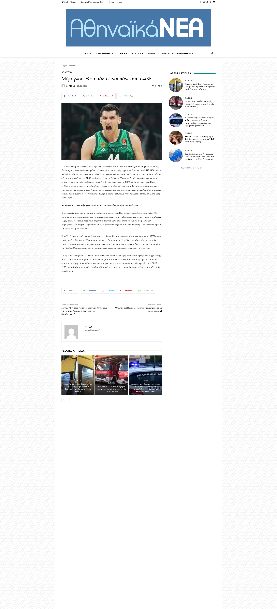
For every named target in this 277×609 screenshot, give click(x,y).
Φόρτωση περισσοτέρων (191, 168)
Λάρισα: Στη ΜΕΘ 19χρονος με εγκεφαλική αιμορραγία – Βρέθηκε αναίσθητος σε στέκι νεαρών (78, 388)
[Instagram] (204, 2)
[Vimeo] (210, 2)
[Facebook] (200, 2)
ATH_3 (72, 86)
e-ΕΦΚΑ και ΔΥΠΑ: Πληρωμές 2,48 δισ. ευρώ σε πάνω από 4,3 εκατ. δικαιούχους (199, 139)
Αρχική (64, 65)
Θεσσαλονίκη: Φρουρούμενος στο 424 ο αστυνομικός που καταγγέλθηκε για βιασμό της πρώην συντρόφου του (145, 388)
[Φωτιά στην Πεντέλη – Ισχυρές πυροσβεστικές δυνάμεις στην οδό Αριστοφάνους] (111, 375)
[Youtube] (214, 2)
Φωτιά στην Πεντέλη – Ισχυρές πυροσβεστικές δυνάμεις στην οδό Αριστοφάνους (111, 389)
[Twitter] (207, 2)
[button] (212, 53)
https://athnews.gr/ (92, 330)
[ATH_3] (63, 86)
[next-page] (68, 400)
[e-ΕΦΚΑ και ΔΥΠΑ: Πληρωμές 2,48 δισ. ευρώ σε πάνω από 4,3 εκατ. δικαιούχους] (176, 138)
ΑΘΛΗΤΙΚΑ (73, 65)
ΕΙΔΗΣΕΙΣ (77, 380)
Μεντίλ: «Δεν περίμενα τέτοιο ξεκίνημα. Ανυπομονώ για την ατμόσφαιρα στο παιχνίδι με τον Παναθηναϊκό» (84, 311)
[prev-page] (63, 400)
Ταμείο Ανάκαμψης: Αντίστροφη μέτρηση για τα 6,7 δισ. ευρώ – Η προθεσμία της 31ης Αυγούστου (199, 156)
